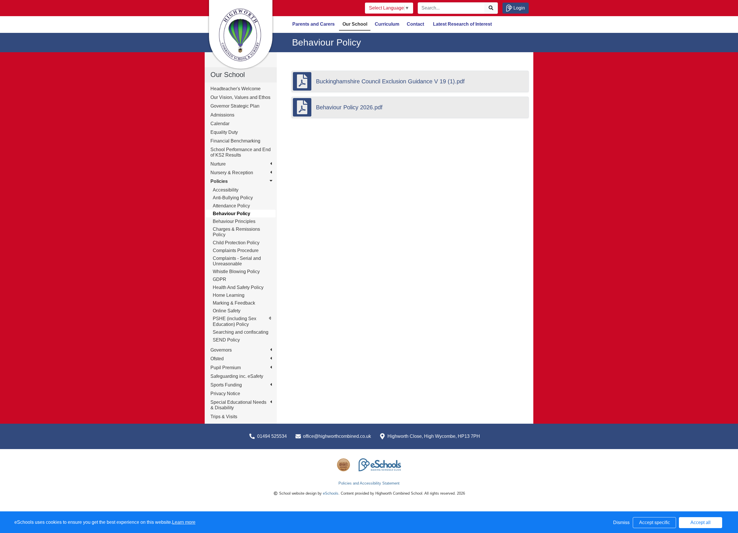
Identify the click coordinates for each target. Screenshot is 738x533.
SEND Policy (226, 339)
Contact (415, 24)
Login (518, 7)
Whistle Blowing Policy (236, 271)
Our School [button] (354, 24)
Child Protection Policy (236, 242)
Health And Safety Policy (238, 287)
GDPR (219, 279)
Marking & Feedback (234, 303)
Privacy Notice (225, 393)
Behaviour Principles (234, 221)
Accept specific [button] (654, 522)
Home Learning (228, 295)
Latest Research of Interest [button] (462, 24)
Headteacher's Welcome (235, 88)
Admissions (222, 114)
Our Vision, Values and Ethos (240, 97)
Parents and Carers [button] (313, 24)
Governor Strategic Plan (234, 106)
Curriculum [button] (387, 24)
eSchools (330, 493)
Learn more (183, 522)
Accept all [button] (700, 522)
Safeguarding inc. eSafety (236, 376)
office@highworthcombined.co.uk (337, 436)
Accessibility (225, 189)
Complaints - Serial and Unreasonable (237, 261)
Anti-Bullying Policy (233, 197)
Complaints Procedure (236, 250)
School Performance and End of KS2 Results (240, 152)
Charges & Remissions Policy (236, 232)
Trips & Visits (223, 416)
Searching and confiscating (240, 332)
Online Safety (226, 310)
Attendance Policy (231, 205)
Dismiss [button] (621, 522)
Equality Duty (224, 132)
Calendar (219, 123)
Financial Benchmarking (235, 140)
